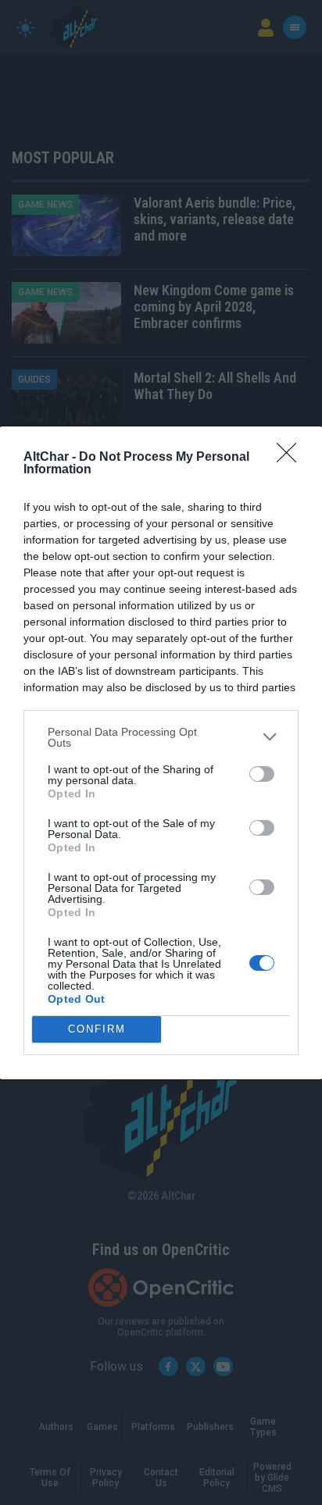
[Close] (291, 458)
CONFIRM (97, 1029)
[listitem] (161, 737)
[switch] (261, 774)
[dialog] (161, 753)
